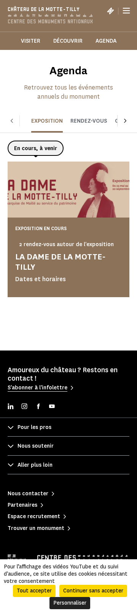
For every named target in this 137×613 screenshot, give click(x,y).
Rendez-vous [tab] (88, 121)
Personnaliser (69, 603)
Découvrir (68, 41)
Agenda (106, 41)
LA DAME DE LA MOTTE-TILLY (60, 261)
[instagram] (24, 407)
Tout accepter (34, 590)
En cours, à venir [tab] (35, 148)
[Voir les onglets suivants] (125, 121)
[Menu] (126, 11)
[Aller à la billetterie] (110, 10)
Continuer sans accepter (93, 590)
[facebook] (38, 407)
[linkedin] (11, 407)
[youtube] (52, 407)
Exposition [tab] (47, 121)
